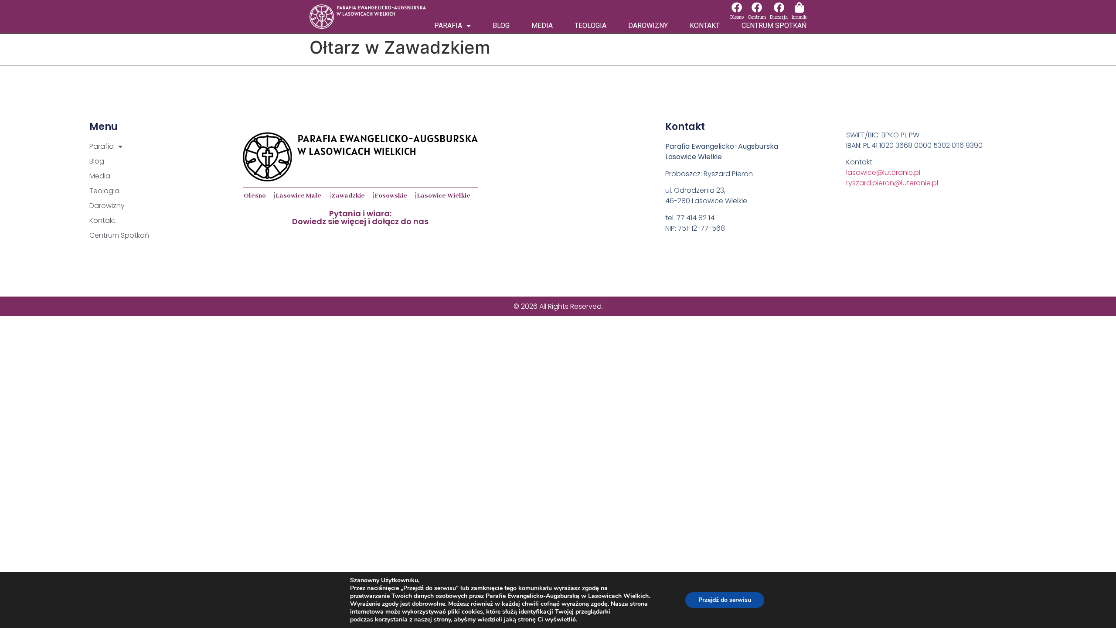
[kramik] (799, 7)
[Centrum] (757, 7)
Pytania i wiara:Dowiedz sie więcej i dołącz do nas (360, 217)
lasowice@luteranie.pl (883, 172)
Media (542, 25)
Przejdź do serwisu (724, 600)
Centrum (757, 17)
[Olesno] (737, 7)
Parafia (448, 25)
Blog (501, 25)
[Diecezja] (779, 7)
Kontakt (705, 25)
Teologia (590, 25)
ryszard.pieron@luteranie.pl (892, 183)
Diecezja (779, 17)
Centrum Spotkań (774, 25)
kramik (799, 17)
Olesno (736, 17)
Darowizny (648, 25)
